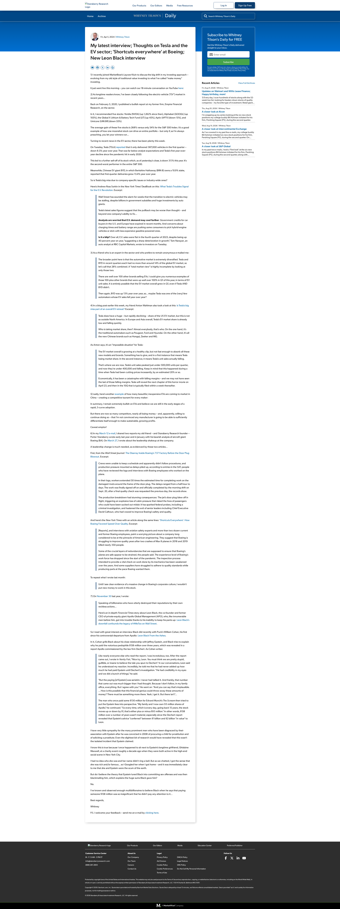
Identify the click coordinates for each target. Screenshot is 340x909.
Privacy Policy (162, 857)
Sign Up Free (245, 5)
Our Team (131, 861)
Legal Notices (182, 861)
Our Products (139, 5)
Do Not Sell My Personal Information (191, 869)
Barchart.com (103, 887)
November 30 (104, 596)
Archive (102, 16)
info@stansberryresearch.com (97, 861)
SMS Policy (181, 865)
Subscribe (228, 61)
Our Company (133, 857)
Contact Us (132, 869)
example (119, 393)
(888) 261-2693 (91, 865)
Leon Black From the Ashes (151, 635)
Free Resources (185, 5)
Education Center (205, 845)
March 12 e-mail (107, 433)
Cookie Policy (162, 865)
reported (120, 146)
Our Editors (156, 5)
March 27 (112, 440)
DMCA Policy (182, 857)
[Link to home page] (98, 5)
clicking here (151, 812)
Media (169, 5)
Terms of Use (162, 872)
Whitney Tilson (123, 36)
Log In (224, 5)
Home (90, 16)
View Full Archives (246, 82)
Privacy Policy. (242, 70)
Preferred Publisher (235, 845)
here (180, 87)
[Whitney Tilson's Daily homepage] (155, 16)
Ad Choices (161, 861)
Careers (131, 865)
